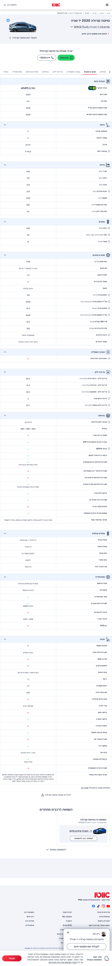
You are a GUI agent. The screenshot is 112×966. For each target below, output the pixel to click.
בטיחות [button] (45, 71)
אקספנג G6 (67, 917)
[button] (109, 151)
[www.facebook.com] (93, 906)
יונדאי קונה (67, 912)
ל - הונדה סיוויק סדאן (81, 831)
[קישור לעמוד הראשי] (56, 4)
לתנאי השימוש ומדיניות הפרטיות (63, 962)
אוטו (108, 13)
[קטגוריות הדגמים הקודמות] (109, 72)
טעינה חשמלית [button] (73, 71)
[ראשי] (102, 895)
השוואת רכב (29, 912)
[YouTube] (108, 906)
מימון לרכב (29, 925)
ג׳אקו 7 (69, 921)
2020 (87, 13)
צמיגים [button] (103, 71)
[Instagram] (103, 906)
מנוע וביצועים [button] (90, 71)
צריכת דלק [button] (58, 71)
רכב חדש (30, 917)
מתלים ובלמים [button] (32, 71)
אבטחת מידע (104, 917)
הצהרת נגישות (104, 921)
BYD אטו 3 (67, 925)
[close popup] (68, 932)
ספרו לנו (85, 787)
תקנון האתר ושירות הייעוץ (99, 925)
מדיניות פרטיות (103, 912)
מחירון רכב (29, 921)
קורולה (94, 13)
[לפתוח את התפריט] (107, 4)
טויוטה (102, 13)
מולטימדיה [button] (17, 71)
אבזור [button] (5, 71)
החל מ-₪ (28, 88)
